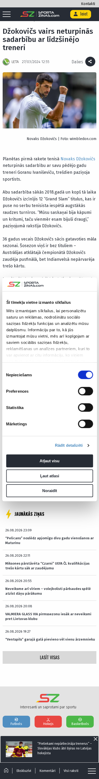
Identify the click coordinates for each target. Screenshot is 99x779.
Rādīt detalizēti (69, 445)
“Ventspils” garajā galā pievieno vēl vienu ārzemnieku (50, 639)
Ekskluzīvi (23, 771)
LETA (15, 62)
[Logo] (40, 14)
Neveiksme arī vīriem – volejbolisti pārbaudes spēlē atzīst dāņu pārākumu (48, 591)
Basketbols (80, 724)
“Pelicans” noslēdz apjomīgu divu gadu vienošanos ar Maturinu (49, 540)
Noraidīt (49, 491)
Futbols (16, 724)
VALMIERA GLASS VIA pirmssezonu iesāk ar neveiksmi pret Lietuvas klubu (48, 616)
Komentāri (47, 771)
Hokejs (48, 724)
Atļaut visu (49, 461)
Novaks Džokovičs (77, 158)
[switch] (85, 391)
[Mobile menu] (8, 14)
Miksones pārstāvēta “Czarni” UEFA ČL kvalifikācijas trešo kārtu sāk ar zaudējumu (47, 565)
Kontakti (88, 4)
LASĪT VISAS (49, 657)
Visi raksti (71, 771)
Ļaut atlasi (49, 476)
